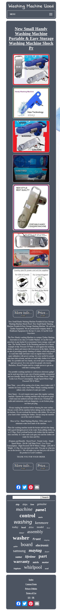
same (18, 556)
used (46, 568)
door (48, 528)
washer (21, 538)
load (23, 527)
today (15, 527)
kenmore (41, 523)
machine (24, 509)
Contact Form (31, 584)
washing (23, 522)
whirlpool (33, 567)
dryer (47, 551)
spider (15, 546)
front (36, 539)
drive (31, 527)
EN (29, 598)
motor (45, 562)
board (27, 544)
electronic (42, 545)
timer (21, 533)
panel (41, 510)
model (40, 527)
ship (17, 504)
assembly (35, 531)
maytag (35, 550)
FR (33, 598)
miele (36, 562)
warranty (22, 561)
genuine (41, 504)
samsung (19, 551)
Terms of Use (31, 593)
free (32, 504)
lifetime (30, 556)
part (43, 556)
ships (24, 504)
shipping (46, 540)
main (40, 517)
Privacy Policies (31, 589)
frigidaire (17, 568)
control (27, 515)
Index (31, 580)
